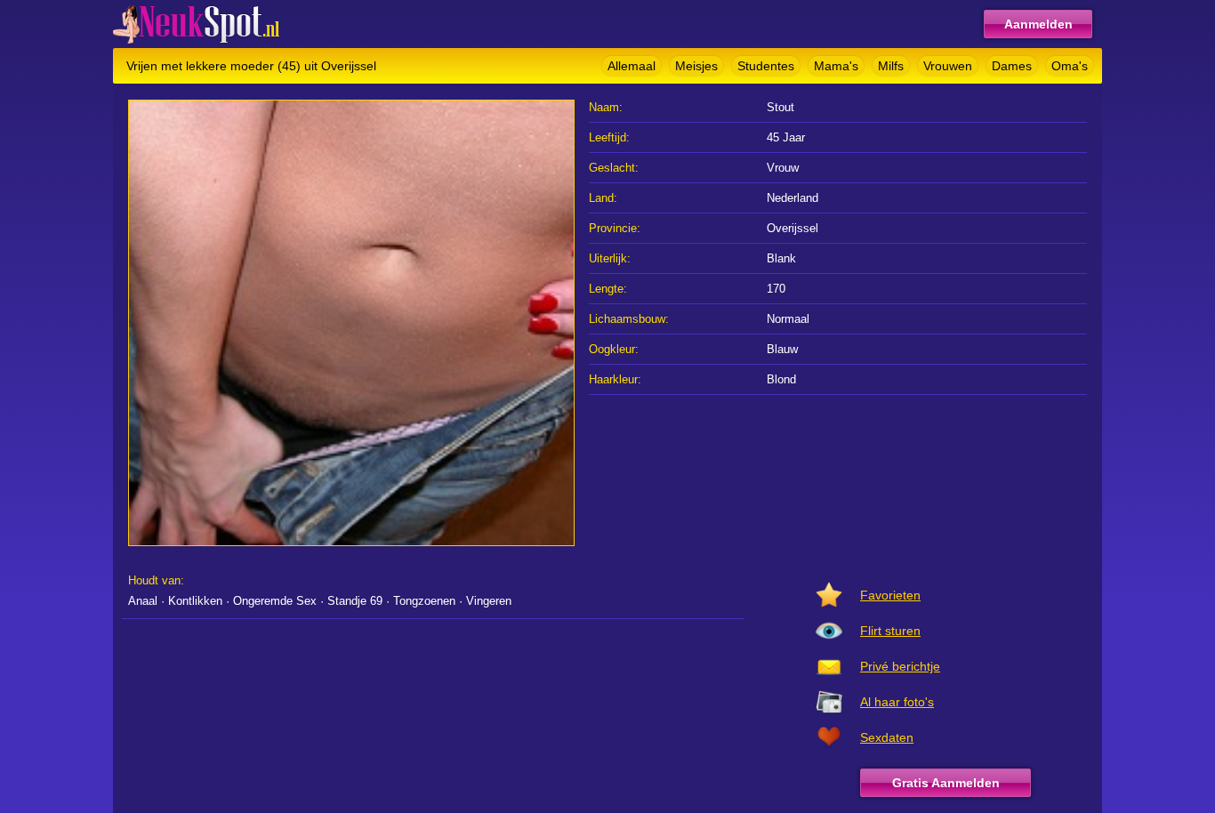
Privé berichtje (900, 666)
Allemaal (632, 66)
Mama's (836, 66)
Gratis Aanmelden (946, 783)
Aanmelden (1038, 24)
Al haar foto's (897, 702)
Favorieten (890, 595)
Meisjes (696, 66)
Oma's (1069, 66)
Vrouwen (947, 66)
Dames (1012, 66)
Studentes (765, 66)
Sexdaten (886, 737)
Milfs (891, 66)
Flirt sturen (890, 631)
